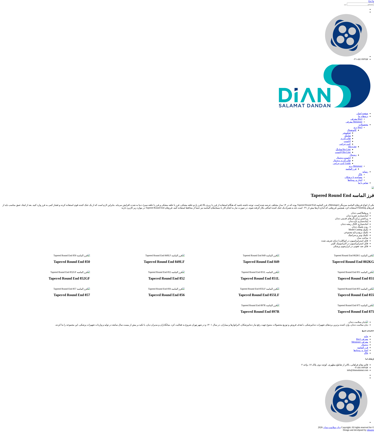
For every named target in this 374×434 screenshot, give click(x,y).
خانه (366, 336)
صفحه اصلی (362, 113)
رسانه (365, 171)
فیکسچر (347, 133)
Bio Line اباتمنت (343, 152)
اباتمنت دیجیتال (343, 158)
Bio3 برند (358, 127)
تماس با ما (363, 183)
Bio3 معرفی (356, 119)
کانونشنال (351, 130)
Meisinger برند (355, 166)
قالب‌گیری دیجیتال (342, 160)
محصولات (363, 124)
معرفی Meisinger (360, 342)
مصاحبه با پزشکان (353, 177)
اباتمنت (347, 141)
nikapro (370, 430)
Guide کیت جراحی (342, 163)
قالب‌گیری (346, 138)
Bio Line (352, 146)
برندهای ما (363, 116)
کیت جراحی (345, 144)
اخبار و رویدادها (355, 180)
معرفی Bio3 (362, 339)
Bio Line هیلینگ (343, 149)
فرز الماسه (351, 169)
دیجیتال (352, 155)
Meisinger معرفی (354, 122)
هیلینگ (347, 135)
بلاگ (360, 174)
